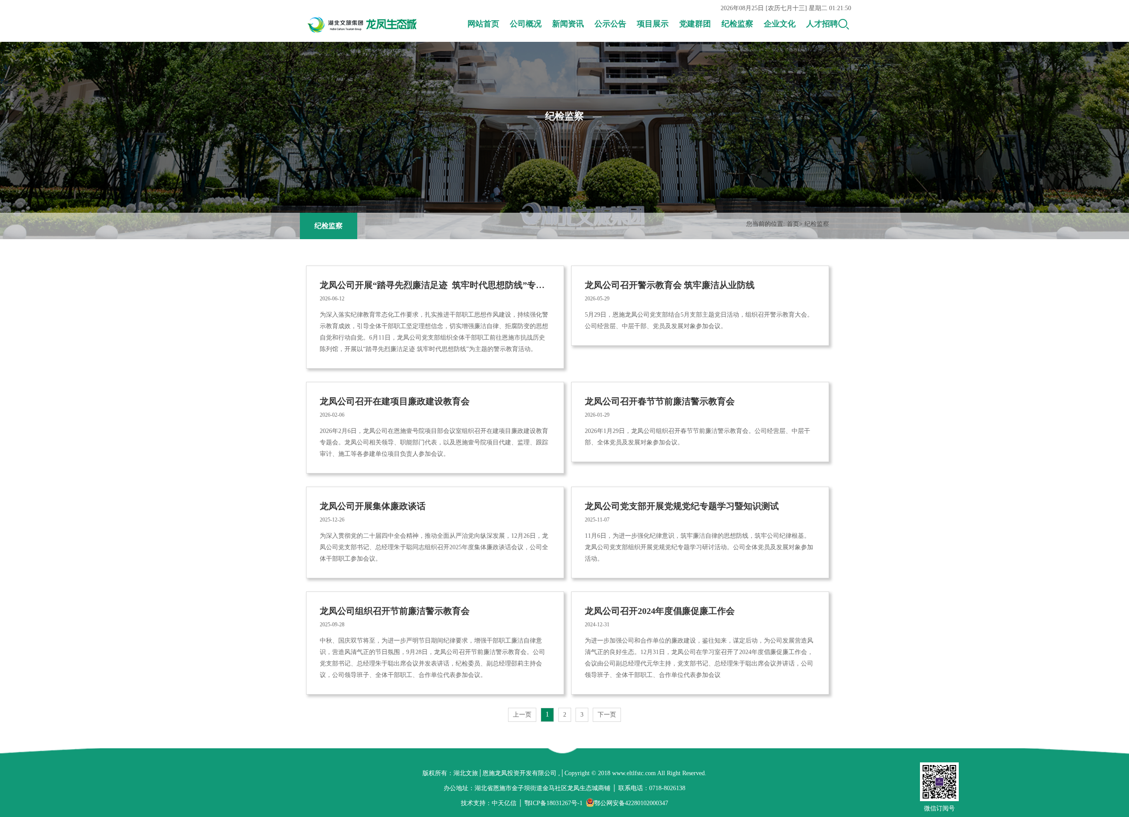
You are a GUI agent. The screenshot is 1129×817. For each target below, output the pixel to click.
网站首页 (483, 23)
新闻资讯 (568, 23)
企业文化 (780, 23)
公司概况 (526, 23)
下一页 (607, 714)
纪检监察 (737, 23)
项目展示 (653, 23)
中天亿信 (504, 803)
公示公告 (610, 23)
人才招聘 (822, 23)
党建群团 (695, 23)
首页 (793, 224)
